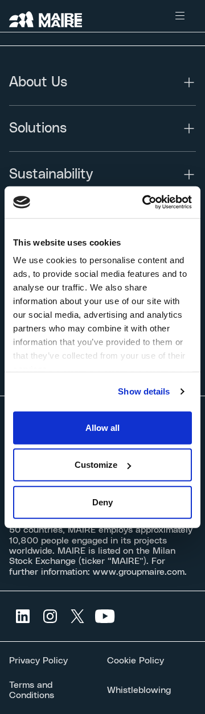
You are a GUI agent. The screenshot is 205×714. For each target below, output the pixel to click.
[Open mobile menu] (180, 16)
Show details (144, 391)
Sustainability (51, 174)
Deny (102, 502)
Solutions (38, 128)
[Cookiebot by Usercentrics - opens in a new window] (144, 202)
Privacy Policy (38, 660)
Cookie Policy (135, 660)
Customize (96, 465)
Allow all (102, 427)
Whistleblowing (139, 690)
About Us (38, 82)
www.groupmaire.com (138, 571)
